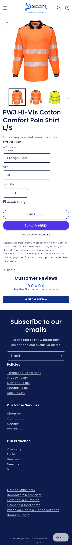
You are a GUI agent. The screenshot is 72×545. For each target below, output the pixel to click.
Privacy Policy (17, 378)
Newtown (14, 459)
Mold (11, 469)
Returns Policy (17, 388)
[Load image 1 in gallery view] (17, 97)
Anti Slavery (16, 393)
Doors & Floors (18, 515)
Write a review (36, 299)
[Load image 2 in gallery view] (35, 97)
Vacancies (15, 428)
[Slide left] (4, 98)
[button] (5, 8)
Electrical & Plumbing (23, 500)
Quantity (9, 184)
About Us (14, 414)
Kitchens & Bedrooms (23, 505)
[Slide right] (68, 98)
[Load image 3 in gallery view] (54, 97)
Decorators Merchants (24, 495)
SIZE (5, 167)
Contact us (15, 418)
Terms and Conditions (24, 373)
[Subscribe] (60, 355)
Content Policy (18, 383)
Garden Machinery (21, 490)
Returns (13, 424)
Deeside (13, 464)
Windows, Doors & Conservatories (33, 510)
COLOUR (8, 150)
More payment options (36, 234)
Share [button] (11, 270)
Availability (16, 202)
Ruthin (12, 454)
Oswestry (14, 449)
